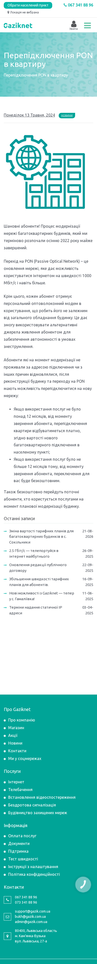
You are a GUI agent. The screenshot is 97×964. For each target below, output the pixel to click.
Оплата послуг (22, 836)
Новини (67, 115)
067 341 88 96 (80, 5)
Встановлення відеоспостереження (42, 797)
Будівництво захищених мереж (37, 812)
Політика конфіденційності (34, 874)
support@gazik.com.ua (32, 911)
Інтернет (16, 782)
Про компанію (21, 720)
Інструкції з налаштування (33, 866)
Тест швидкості (23, 859)
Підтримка (18, 851)
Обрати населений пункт (27, 5)
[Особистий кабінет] (74, 24)
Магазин (16, 727)
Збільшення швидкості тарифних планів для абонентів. (39, 582)
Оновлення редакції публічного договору (38, 568)
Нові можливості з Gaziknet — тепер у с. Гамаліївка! (41, 596)
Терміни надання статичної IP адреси (35, 610)
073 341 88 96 (26, 902)
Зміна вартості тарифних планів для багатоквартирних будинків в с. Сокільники (41, 536)
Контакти (17, 751)
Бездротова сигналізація (32, 805)
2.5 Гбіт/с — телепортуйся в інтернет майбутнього (33, 553)
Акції (12, 735)
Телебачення (20, 789)
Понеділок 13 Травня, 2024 (29, 115)
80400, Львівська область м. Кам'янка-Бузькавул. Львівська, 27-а (36, 936)
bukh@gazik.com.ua (30, 917)
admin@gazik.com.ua (31, 922)
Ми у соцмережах (24, 758)
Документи (19, 843)
